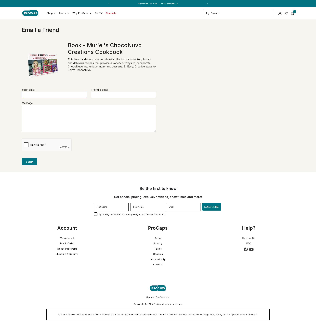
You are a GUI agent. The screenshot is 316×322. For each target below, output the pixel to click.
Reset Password (67, 248)
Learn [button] (62, 13)
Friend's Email (99, 89)
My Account (67, 238)
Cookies (158, 254)
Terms (158, 248)
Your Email (28, 89)
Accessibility (157, 259)
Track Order (67, 243)
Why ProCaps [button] (80, 13)
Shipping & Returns (67, 254)
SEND (29, 161)
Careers (158, 264)
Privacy (158, 243)
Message (27, 103)
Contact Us (248, 238)
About (158, 238)
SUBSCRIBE (211, 206)
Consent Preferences (158, 297)
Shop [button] (50, 13)
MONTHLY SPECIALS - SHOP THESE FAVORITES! (158, 3)
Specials (111, 13)
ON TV (99, 13)
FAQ (248, 243)
